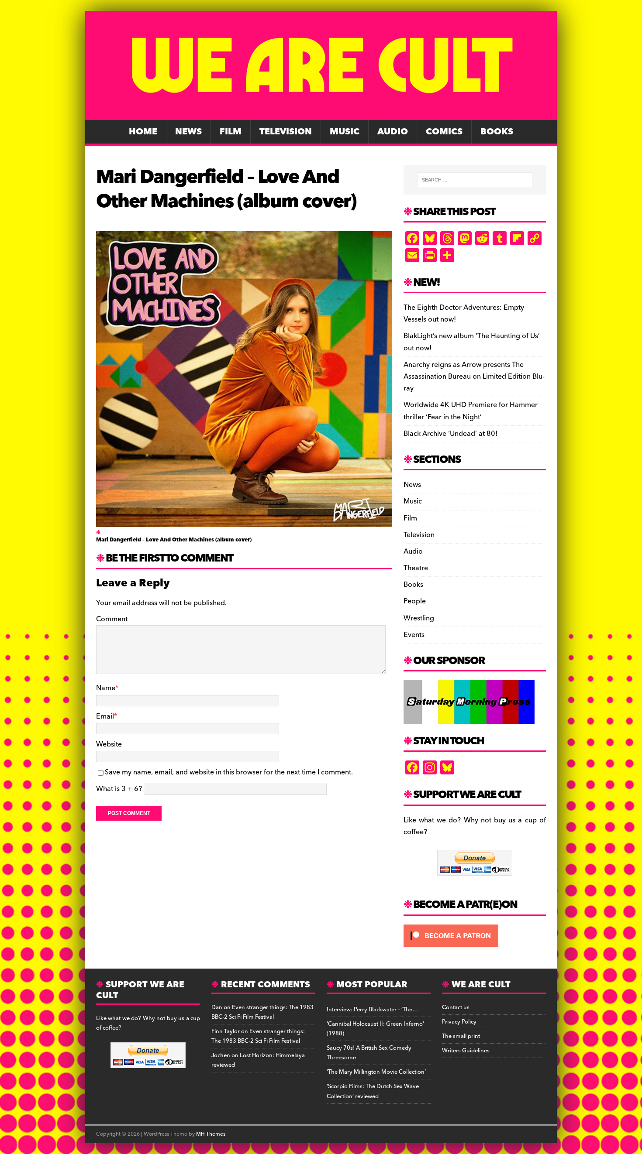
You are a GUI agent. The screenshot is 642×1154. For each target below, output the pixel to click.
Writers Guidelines (466, 1050)
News (188, 131)
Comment (112, 619)
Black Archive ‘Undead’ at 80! (450, 434)
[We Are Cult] (321, 114)
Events (414, 635)
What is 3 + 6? (119, 789)
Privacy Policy (459, 1022)
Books (496, 131)
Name (105, 688)
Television (285, 131)
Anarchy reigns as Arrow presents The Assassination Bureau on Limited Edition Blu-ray (474, 376)
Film (231, 131)
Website (109, 744)
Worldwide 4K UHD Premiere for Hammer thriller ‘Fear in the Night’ (471, 411)
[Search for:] (475, 179)
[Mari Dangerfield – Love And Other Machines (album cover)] (244, 521)
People (415, 601)
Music (344, 131)
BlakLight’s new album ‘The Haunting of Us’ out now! (472, 342)
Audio (392, 131)
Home (143, 131)
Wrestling (419, 618)
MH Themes (210, 1134)
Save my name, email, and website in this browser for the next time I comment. (229, 772)
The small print (461, 1036)
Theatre (416, 568)
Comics (444, 131)
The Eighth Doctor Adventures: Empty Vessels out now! (464, 313)
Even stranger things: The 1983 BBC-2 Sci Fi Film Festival (262, 1012)
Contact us (455, 1007)
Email (105, 716)
